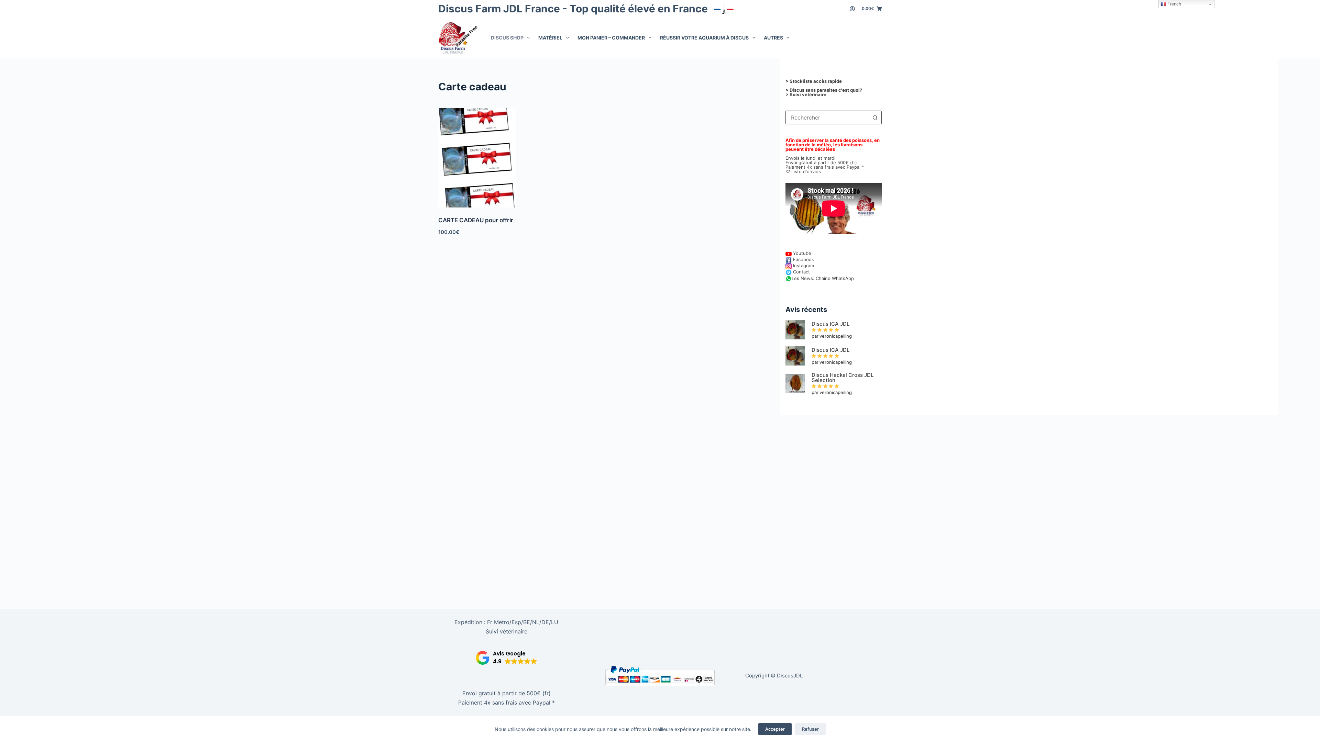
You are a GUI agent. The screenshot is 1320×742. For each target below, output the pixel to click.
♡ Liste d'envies (803, 171)
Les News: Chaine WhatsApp (823, 278)
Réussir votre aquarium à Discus (704, 38)
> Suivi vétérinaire (805, 94)
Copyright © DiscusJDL (774, 675)
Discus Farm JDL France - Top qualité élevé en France (574, 8)
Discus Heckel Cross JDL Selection (842, 377)
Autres (773, 38)
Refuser (810, 729)
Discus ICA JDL (830, 323)
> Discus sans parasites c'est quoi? (823, 90)
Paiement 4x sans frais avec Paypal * (506, 702)
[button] (506, 658)
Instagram (803, 265)
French (1173, 4)
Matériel (550, 38)
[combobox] (827, 117)
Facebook (803, 259)
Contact (801, 271)
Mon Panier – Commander (611, 38)
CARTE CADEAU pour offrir (475, 220)
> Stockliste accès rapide (813, 81)
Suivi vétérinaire (506, 631)
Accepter (775, 729)
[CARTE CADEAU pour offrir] (477, 157)
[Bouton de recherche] (874, 117)
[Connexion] (852, 8)
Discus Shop (507, 38)
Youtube (801, 253)
